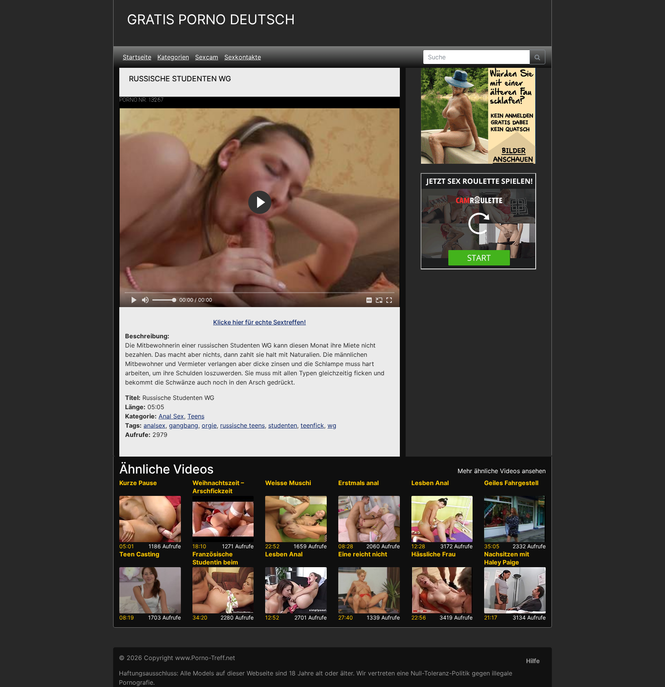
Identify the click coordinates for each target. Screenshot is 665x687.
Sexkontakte (242, 57)
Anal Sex (171, 416)
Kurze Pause (138, 483)
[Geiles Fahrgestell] (515, 519)
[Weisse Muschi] (296, 519)
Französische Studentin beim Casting (215, 562)
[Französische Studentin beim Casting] (223, 590)
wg (331, 425)
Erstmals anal (358, 483)
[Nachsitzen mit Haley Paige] (515, 590)
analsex (154, 425)
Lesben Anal (430, 483)
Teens (195, 416)
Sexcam (206, 57)
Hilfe (533, 661)
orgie (209, 425)
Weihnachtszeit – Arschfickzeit (218, 487)
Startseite (137, 57)
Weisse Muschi (288, 483)
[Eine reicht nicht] (369, 590)
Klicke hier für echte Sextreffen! (259, 322)
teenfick (312, 425)
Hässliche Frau (433, 554)
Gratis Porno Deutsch (211, 19)
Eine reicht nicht (362, 554)
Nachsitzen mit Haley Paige (506, 558)
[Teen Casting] (150, 590)
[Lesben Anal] (442, 519)
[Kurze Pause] (150, 519)
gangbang (183, 425)
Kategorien (173, 57)
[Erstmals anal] (369, 519)
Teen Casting (139, 554)
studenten (282, 425)
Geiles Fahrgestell (511, 483)
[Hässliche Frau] (442, 590)
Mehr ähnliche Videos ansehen (502, 471)
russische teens (242, 425)
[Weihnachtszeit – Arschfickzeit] (223, 519)
